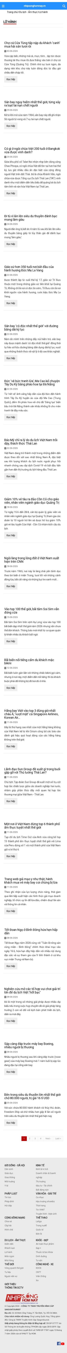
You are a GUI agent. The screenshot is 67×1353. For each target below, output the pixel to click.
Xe (37, 1280)
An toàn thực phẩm (45, 1244)
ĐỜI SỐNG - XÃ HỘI (15, 1165)
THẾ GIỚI (9, 1264)
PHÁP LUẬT (11, 1193)
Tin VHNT (40, 1210)
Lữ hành (8, 1252)
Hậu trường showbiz (45, 1201)
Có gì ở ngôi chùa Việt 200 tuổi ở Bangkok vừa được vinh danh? (32, 150)
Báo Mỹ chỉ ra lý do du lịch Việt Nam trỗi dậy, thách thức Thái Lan (30, 441)
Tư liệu (8, 1272)
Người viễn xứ (11, 1276)
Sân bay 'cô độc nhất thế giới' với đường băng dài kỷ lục (31, 327)
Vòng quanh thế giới (14, 1268)
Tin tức (8, 1197)
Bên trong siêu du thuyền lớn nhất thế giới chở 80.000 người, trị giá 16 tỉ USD (32, 1096)
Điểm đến (9, 1244)
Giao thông (10, 1177)
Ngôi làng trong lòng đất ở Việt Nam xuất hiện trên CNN (31, 559)
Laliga (39, 1221)
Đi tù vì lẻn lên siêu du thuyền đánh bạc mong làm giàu (30, 217)
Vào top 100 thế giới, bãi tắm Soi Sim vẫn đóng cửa (31, 610)
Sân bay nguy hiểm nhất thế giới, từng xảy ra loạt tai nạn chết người (32, 103)
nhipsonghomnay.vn (35, 5)
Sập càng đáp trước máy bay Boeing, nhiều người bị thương (29, 1045)
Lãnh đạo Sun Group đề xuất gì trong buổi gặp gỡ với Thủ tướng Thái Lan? (32, 770)
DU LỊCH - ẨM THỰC (15, 1240)
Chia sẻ (8, 1221)
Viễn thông (41, 1276)
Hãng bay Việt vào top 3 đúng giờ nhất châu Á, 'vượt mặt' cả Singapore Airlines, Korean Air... (31, 714)
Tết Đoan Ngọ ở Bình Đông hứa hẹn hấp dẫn (31, 931)
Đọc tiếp (11, 79)
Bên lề (39, 1234)
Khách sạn (10, 1248)
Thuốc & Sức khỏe (44, 1252)
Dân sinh (9, 1169)
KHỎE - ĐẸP (42, 1240)
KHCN (38, 1268)
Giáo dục (9, 1173)
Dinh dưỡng (41, 1256)
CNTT (38, 1272)
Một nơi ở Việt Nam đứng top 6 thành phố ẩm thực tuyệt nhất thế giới (32, 825)
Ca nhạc (40, 1197)
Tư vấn (39, 1260)
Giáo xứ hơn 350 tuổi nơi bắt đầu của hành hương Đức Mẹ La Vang (29, 268)
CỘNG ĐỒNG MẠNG (15, 1217)
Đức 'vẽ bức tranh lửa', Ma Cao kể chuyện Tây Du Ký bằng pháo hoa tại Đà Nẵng (32, 382)
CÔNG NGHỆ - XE (45, 1264)
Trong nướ (41, 1225)
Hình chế (9, 1229)
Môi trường (10, 1181)
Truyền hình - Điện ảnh (46, 1214)
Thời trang (41, 1205)
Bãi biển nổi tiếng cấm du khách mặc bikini (29, 661)
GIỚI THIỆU (10, 1284)
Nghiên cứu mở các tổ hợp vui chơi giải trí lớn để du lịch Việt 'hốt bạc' (32, 990)
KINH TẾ (40, 1165)
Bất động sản (42, 1190)
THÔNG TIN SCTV (14, 1287)
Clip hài (8, 1225)
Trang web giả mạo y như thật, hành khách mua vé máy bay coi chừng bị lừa (30, 880)
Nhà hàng (9, 1260)
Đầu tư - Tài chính (44, 1185)
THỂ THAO (41, 1217)
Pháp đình (9, 1201)
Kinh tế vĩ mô (42, 1169)
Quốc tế (39, 1229)
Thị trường (41, 1181)
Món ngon (9, 1256)
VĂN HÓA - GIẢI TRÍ (46, 1193)
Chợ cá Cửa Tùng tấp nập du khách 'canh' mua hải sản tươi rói (32, 44)
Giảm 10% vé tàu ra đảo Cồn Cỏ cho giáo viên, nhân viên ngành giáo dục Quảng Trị (31, 500)
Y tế (6, 1185)
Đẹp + (38, 1248)
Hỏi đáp (8, 1205)
